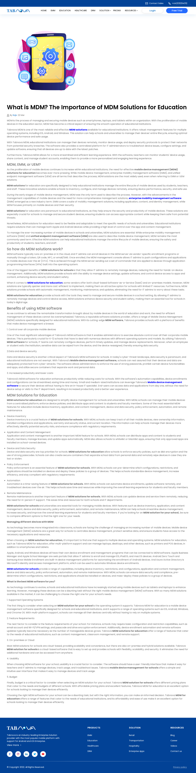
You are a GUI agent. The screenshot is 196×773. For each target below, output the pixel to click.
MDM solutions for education (45, 282)
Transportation (136, 740)
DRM (93, 10)
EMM (90, 735)
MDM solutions (78, 129)
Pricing (117, 10)
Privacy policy (180, 767)
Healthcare (81, 10)
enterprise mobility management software (155, 198)
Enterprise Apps (136, 751)
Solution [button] (104, 10)
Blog (172, 735)
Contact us (176, 751)
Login (153, 10)
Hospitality (134, 745)
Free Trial (177, 10)
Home (44, 10)
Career (173, 740)
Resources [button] (130, 10)
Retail (131, 735)
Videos (173, 745)
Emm (53, 10)
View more (13, 745)
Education (65, 10)
